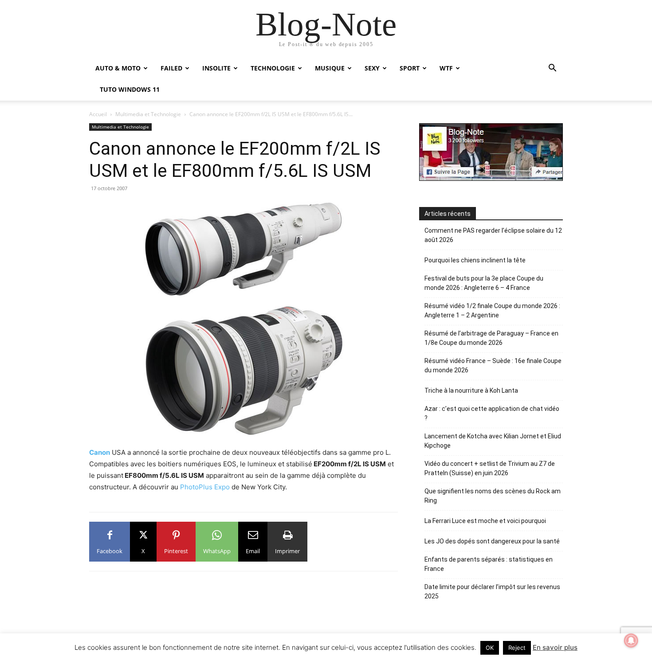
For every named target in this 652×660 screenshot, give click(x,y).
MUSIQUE (330, 68)
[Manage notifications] (631, 640)
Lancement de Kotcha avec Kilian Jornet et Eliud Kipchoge (492, 441)
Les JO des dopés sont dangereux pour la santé (492, 541)
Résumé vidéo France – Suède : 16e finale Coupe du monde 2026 (493, 365)
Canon (99, 452)
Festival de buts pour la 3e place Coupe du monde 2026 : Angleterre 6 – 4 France (483, 283)
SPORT (410, 68)
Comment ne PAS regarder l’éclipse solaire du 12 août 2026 (493, 235)
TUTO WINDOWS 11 (130, 89)
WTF (446, 68)
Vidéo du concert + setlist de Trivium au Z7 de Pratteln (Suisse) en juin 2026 (489, 468)
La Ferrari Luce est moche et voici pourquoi (485, 520)
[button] (552, 69)
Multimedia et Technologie (148, 114)
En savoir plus (555, 647)
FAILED (171, 68)
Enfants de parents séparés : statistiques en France (488, 564)
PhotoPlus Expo (205, 487)
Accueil (98, 114)
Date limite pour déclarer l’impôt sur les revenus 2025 (492, 591)
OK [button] (490, 647)
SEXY (372, 68)
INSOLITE (216, 68)
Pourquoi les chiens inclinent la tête (475, 260)
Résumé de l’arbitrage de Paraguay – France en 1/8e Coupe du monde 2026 (491, 338)
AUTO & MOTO (118, 68)
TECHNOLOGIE (273, 68)
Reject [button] (517, 647)
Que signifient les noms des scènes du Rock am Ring (492, 496)
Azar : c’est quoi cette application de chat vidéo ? (491, 413)
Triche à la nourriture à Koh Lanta (471, 390)
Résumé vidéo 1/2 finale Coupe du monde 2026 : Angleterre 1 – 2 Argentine (492, 310)
